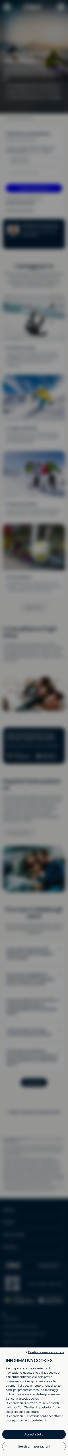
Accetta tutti (34, 1434)
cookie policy (29, 1398)
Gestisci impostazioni (34, 1446)
